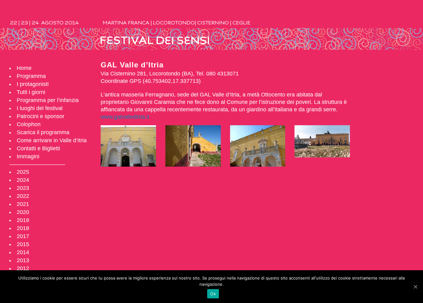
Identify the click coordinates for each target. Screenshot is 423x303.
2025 (23, 172)
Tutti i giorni (31, 92)
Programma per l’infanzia (48, 100)
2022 (23, 196)
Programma (31, 76)
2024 (23, 180)
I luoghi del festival (40, 108)
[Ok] (415, 287)
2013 (23, 260)
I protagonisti (33, 84)
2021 (23, 204)
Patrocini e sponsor (40, 116)
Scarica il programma (43, 132)
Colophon (29, 124)
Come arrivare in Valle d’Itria (52, 140)
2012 (23, 268)
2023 (23, 188)
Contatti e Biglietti (38, 148)
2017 (23, 236)
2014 (23, 252)
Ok (213, 293)
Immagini (28, 156)
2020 (23, 212)
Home (24, 68)
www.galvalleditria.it (125, 117)
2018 (23, 228)
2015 (23, 244)
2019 (23, 220)
